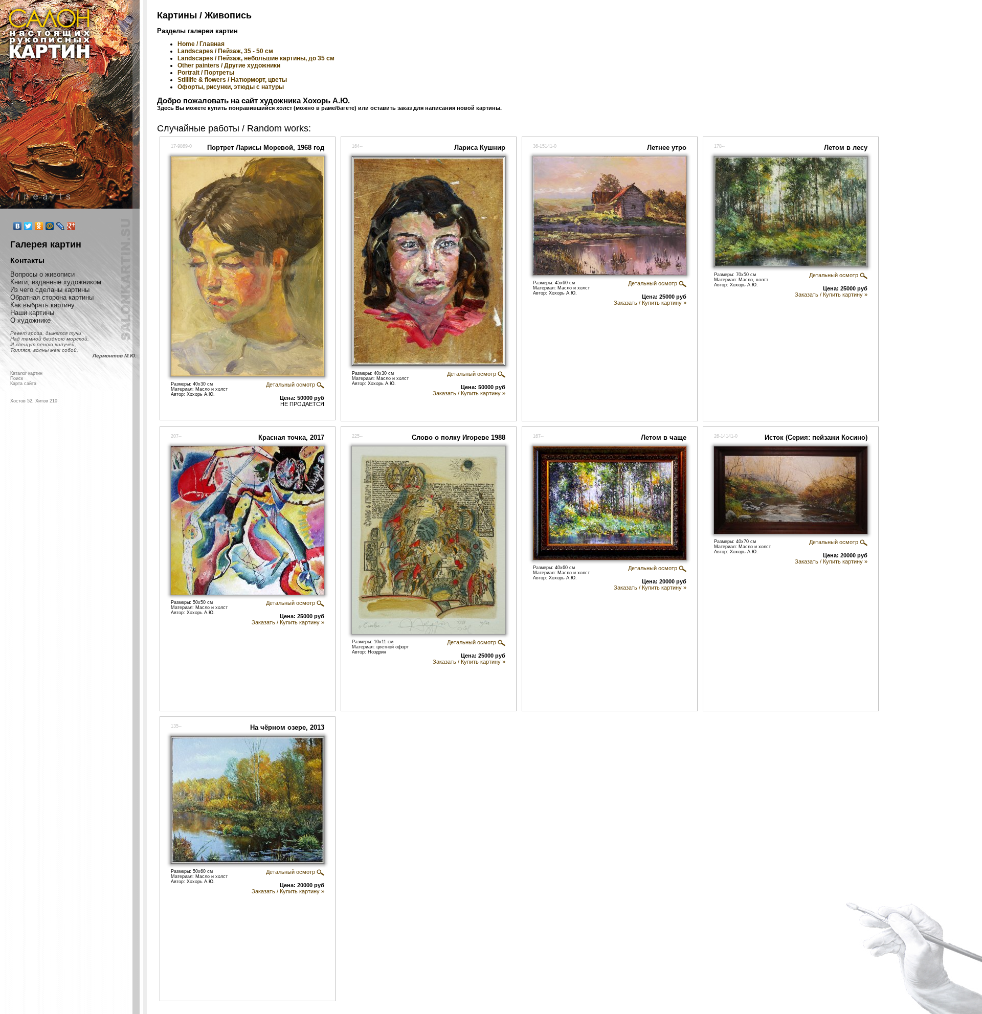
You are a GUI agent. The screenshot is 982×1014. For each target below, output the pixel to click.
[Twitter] (28, 226)
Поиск (16, 378)
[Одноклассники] (39, 226)
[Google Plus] (71, 226)
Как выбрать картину (42, 305)
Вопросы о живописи (42, 274)
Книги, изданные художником (55, 282)
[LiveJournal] (60, 226)
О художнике (30, 320)
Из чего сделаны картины (50, 290)
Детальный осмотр (291, 384)
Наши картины (32, 313)
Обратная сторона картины (52, 297)
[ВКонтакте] (17, 226)
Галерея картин (45, 244)
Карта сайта (23, 383)
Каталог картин (26, 373)
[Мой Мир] (49, 226)
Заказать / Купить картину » (469, 393)
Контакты (27, 260)
